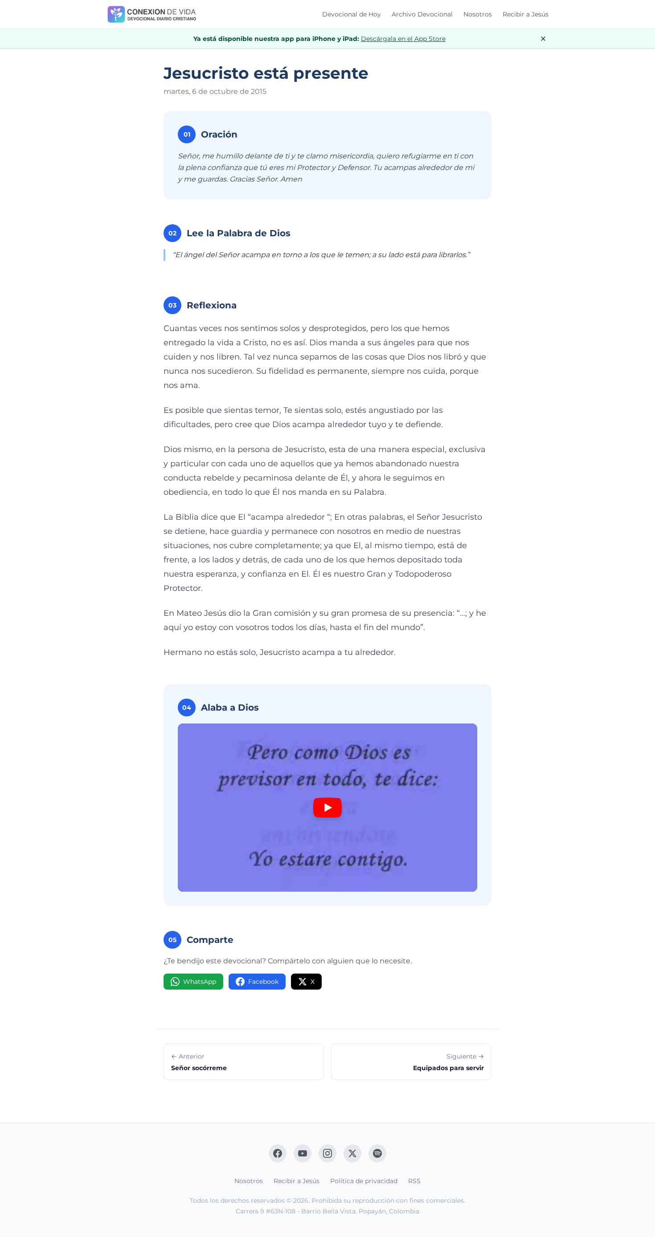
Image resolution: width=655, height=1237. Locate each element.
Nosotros (477, 14)
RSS (414, 1181)
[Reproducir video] (327, 808)
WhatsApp (199, 982)
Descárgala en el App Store (403, 39)
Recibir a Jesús (526, 14)
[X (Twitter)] (352, 1153)
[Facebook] (278, 1153)
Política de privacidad (363, 1181)
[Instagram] (327, 1153)
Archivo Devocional (422, 14)
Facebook (263, 982)
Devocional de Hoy (351, 14)
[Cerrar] (543, 38)
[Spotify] (377, 1153)
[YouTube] (302, 1153)
